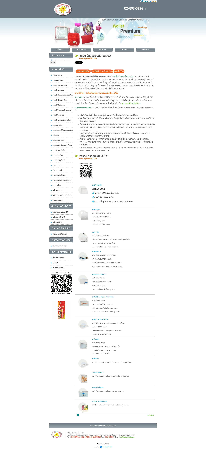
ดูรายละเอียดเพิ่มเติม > (131, 103)
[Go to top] (150, 415)
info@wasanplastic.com (127, 437)
